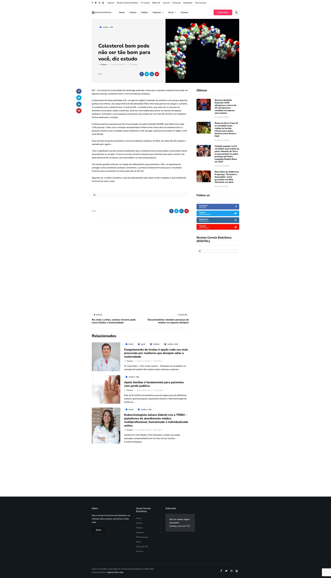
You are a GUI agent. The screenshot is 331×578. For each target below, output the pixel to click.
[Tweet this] (147, 74)
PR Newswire (142, 537)
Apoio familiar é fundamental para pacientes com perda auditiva (154, 384)
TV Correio (145, 3)
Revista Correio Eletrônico (127, 3)
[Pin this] (157, 74)
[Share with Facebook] (142, 74)
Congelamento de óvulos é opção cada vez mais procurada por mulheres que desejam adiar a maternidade (156, 353)
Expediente (187, 3)
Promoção (176, 3)
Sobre (98, 530)
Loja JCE (166, 3)
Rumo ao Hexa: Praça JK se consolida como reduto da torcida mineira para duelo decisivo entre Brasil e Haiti (226, 130)
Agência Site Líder (115, 572)
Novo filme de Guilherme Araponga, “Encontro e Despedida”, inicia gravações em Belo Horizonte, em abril (227, 177)
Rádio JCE (156, 3)
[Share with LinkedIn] (152, 74)
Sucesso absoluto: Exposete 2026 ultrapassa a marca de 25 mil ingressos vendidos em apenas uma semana (225, 106)
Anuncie (110, 3)
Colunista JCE (142, 546)
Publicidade (222, 12)
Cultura (132, 12)
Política (144, 12)
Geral (171, 12)
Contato (184, 12)
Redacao (104, 64)
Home (122, 12)
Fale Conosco (200, 3)
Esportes (157, 12)
